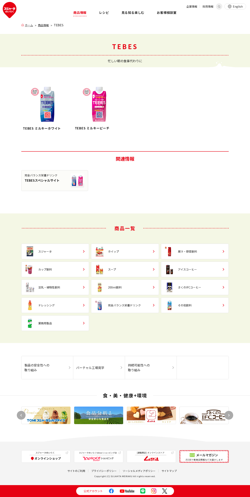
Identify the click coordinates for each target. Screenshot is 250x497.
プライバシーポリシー (104, 471)
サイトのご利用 (76, 471)
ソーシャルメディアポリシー (139, 471)
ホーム (29, 25)
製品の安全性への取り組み (36, 367)
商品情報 (43, 25)
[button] (228, 415)
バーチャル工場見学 (90, 367)
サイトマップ (169, 471)
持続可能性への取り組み (139, 367)
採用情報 (208, 6)
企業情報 (191, 6)
